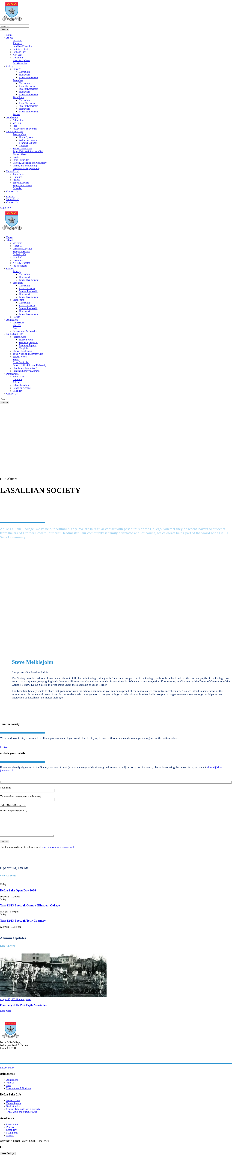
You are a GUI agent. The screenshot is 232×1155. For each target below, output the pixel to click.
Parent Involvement (28, 77)
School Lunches (21, 182)
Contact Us (12, 191)
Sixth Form (18, 97)
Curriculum (24, 71)
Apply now (5, 207)
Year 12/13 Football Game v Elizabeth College (30, 905)
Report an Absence (22, 185)
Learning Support (27, 142)
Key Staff (17, 54)
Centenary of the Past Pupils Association (23, 1005)
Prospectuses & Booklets (25, 128)
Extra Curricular (27, 86)
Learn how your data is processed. (57, 847)
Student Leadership (28, 88)
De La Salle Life (14, 131)
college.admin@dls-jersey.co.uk (16, 1059)
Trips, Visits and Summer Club (28, 151)
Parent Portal (12, 171)
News (28, 999)
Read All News (7, 945)
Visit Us (17, 123)
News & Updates (21, 60)
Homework (24, 74)
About (9, 37)
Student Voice (20, 154)
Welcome (17, 40)
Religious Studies (21, 49)
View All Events (8, 875)
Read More (5, 1010)
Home (9, 34)
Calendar (17, 188)
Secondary (18, 80)
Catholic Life (19, 52)
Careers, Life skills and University (30, 162)
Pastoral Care (19, 134)
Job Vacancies (20, 63)
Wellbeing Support (28, 140)
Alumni (20, 999)
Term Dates (18, 174)
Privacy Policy (7, 1067)
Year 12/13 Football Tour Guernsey (23, 920)
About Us (17, 43)
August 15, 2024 (8, 999)
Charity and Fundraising (25, 165)
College (10, 66)
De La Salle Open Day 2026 (18, 890)
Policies (16, 179)
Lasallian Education (22, 46)
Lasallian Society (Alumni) (26, 168)
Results (16, 114)
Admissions (12, 117)
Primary (17, 69)
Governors (18, 57)
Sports (16, 157)
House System (26, 137)
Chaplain (23, 145)
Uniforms (17, 177)
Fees (15, 125)
